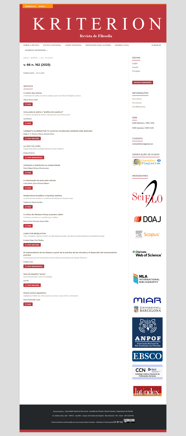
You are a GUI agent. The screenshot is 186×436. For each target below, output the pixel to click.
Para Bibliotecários (138, 107)
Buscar (157, 45)
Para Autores (137, 103)
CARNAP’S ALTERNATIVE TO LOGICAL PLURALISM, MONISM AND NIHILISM (57, 131)
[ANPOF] (147, 347)
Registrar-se (30, 6)
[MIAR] (147, 314)
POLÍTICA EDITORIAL (52, 45)
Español (135, 67)
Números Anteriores (35, 50)
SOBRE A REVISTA (31, 45)
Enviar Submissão (142, 82)
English (135, 63)
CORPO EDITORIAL (73, 45)
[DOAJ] (147, 223)
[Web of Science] (147, 261)
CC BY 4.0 (118, 422)
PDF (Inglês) (33, 138)
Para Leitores (137, 99)
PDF (29, 104)
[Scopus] (147, 242)
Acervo (34, 58)
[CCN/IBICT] (147, 379)
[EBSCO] (147, 361)
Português (136, 71)
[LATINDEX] (147, 399)
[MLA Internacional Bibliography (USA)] (146, 293)
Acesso (42, 6)
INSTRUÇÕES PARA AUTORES (98, 45)
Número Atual (122, 45)
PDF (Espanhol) (35, 157)
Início (26, 58)
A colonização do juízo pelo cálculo (39, 180)
